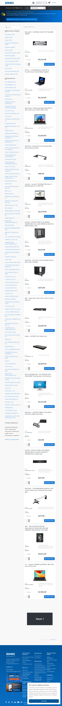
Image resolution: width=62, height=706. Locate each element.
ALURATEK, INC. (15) (10, 123)
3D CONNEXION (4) (10, 82)
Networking (25, 658)
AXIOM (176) (8, 183)
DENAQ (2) (8, 339)
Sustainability (25, 678)
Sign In (54, 2)
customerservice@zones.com (13, 671)
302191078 (27, 94)
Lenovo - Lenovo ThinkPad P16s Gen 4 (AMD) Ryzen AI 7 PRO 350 (38, 185)
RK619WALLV (28, 166)
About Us (25, 667)
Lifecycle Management (40, 667)
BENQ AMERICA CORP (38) (12, 211)
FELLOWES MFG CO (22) (11, 396)
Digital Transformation (39, 671)
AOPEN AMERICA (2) (10, 145)
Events (48, 667)
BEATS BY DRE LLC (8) (11, 205)
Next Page (52, 639)
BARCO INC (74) (9, 193)
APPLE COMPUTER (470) (12, 152)
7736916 (27, 512)
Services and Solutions (26, 653)
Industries (50, 675)
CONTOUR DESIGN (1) (11, 285)
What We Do (38, 661)
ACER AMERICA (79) (10, 87)
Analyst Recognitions (50, 658)
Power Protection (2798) (11, 61)
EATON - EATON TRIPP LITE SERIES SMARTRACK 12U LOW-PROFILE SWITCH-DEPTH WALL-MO (39, 224)
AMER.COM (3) (9, 130)
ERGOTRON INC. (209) (11, 385)
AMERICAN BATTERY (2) (11, 133)
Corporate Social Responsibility (26, 674)
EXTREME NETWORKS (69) (12, 393)
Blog (48, 661)
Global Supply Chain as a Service (40, 673)
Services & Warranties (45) (12, 71)
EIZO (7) (7, 361)
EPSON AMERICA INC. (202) (12, 382)
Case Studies (50, 663)
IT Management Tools (26, 682)
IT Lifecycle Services (27, 664)
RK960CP (27, 280)
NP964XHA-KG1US (29, 128)
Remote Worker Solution (40, 669)
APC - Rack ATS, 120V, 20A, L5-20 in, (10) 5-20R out (39, 299)
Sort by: (31, 8)
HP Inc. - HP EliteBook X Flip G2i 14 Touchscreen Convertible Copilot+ (37, 71)
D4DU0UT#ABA (28, 90)
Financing (24, 676)
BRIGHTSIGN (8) (9, 225)
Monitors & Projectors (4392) (12, 53)
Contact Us (9, 667)
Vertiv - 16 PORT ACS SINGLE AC (36, 336)
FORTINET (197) (9, 402)
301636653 (27, 474)
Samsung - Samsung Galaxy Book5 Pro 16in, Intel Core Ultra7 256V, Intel (38, 109)
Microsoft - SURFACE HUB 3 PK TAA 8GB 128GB (39, 33)
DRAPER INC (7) (9, 346)
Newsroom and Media (51, 653)
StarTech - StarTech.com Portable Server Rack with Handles (39, 261)
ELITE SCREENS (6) (10, 363)
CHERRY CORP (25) (10, 257)
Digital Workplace (26, 660)
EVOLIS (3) (8, 388)
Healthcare (49, 679)
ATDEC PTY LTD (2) (10, 166)
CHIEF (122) (8, 259)
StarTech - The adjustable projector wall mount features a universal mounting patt (39, 490)
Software (36, 675)
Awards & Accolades (52, 660)
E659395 (27, 394)
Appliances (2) (8, 37)
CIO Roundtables (51, 665)
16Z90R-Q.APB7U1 (29, 584)
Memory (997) (9, 50)
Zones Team (37, 657)
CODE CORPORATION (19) (12, 269)
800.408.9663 (9, 669)
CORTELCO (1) (9, 293)
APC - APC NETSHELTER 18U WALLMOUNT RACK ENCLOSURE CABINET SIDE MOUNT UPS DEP (36, 528)
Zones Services (38, 664)
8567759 (27, 398)
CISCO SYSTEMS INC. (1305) (12, 262)
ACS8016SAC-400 (29, 356)
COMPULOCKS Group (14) (12, 282)
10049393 (27, 322)
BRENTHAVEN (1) (9, 218)
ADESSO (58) (8, 99)
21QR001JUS (28, 204)
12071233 (27, 208)
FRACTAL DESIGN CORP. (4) (12, 405)
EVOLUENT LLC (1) (10, 391)
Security (24, 662)
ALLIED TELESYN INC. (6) (12, 113)
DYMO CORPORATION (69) (12, 349)
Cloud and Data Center (27, 657)
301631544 (27, 246)
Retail (48, 681)
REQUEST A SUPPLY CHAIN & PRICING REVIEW (22, 19)
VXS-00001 (27, 52)
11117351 (26, 56)
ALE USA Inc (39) (9, 110)
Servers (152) (8, 68)
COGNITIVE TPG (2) (10, 276)
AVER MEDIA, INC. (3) (11, 181)
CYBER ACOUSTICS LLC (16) (12, 309)
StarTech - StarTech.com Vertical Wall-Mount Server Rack (38, 147)
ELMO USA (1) (8, 366)
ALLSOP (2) (8, 116)
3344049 (27, 284)
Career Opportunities (27, 672)
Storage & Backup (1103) (11, 74)
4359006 (27, 170)
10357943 (27, 588)
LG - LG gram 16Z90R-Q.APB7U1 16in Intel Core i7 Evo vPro (39, 565)
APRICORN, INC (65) (10, 159)
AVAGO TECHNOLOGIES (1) (12, 173)
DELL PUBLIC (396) (10, 332)
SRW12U (27, 242)
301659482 (27, 132)
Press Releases (50, 671)
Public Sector (50, 677)
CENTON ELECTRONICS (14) (12, 249)
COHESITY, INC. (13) (10, 279)
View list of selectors (12, 439)
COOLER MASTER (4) (10, 288)
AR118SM (27, 546)
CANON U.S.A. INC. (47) (11, 239)
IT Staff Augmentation (39, 665)
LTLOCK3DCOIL (28, 432)
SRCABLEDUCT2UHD (30, 470)
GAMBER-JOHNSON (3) (11, 413)
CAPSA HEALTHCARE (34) (12, 247)
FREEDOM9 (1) (9, 407)
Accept (43, 701)
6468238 (27, 360)
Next (39, 619)
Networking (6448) (10, 55)
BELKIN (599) (8, 208)
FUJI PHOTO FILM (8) (11, 410)
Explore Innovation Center (51, 669)
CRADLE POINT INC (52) (11, 296)
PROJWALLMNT (28, 508)
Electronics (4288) (10, 47)
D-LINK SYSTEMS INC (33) (12, 312)
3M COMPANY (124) (10, 85)
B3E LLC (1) (8, 191)
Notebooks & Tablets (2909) (12, 58)
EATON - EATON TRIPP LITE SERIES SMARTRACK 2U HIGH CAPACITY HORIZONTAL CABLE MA (37, 452)
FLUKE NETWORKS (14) (11, 399)
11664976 (27, 550)
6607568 (27, 436)
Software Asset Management (38, 679)
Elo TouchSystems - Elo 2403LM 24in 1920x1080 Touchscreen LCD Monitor (38, 375)
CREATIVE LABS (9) (10, 299)
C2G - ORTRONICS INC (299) (12, 237)
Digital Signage (38, 677)
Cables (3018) (8, 40)
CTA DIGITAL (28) (9, 306)
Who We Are (38, 653)
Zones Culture (37, 656)
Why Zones (25, 670)
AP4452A (27, 318)
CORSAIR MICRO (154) (11, 290)
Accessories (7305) (10, 34)
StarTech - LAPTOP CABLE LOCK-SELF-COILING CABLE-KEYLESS (38, 413)
